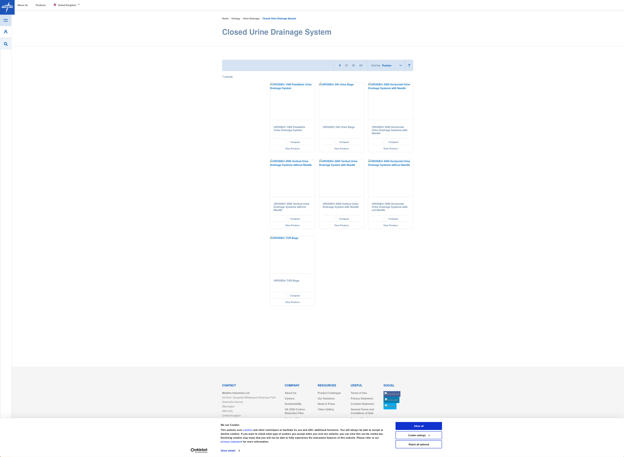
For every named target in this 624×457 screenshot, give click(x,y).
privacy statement (231, 441)
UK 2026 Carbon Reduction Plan (295, 411)
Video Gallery (326, 409)
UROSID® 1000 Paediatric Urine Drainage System (289, 128)
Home (225, 18)
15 (346, 65)
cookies (248, 430)
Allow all (419, 426)
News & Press (326, 404)
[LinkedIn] (391, 400)
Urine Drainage (251, 18)
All (360, 65)
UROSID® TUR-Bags (286, 280)
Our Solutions (326, 398)
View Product (292, 148)
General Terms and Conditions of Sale (362, 411)
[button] (292, 141)
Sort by (375, 65)
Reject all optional (419, 444)
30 (354, 65)
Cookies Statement (362, 404)
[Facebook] (392, 394)
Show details (228, 450)
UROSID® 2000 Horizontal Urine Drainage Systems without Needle (390, 207)
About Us (290, 393)
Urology (236, 18)
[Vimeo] (390, 406)
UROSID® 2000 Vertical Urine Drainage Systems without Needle (291, 207)
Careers (289, 398)
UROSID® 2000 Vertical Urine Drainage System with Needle (341, 205)
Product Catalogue (329, 393)
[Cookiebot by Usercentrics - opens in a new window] (199, 450)
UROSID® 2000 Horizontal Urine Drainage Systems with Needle (389, 130)
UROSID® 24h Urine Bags (339, 127)
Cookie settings (417, 435)
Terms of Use (359, 393)
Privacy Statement (362, 398)
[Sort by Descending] (409, 65)
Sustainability (293, 404)
